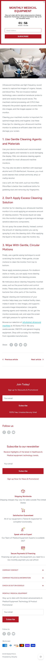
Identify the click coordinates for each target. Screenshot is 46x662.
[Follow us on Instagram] (9, 432)
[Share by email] (25, 344)
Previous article (11, 359)
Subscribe (23, 405)
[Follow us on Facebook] (4, 432)
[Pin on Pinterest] (16, 344)
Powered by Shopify (9, 657)
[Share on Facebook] (11, 344)
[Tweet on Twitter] (20, 344)
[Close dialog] (44, 2)
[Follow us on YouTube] (13, 432)
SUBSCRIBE (23, 36)
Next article (36, 359)
